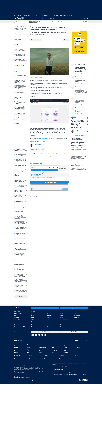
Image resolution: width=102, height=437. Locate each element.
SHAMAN (32, 149)
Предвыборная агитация (19, 324)
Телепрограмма (36, 15)
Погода (30, 15)
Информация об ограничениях (57, 367)
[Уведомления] (84, 18)
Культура (49, 317)
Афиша (41, 15)
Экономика (76, 321)
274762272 (35, 174)
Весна (32, 317)
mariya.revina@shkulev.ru (18, 377)
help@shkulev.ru (22, 372)
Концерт (37, 149)
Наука (48, 322)
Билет (43, 149)
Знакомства (24, 15)
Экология (76, 319)
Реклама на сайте (18, 313)
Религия (62, 324)
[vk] (35, 335)
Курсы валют (52, 15)
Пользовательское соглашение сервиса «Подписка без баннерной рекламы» (65, 372)
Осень (61, 315)
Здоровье (33, 326)
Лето (48, 319)
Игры (64, 15)
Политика (62, 317)
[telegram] (32, 335)
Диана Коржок (37, 144)
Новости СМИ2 (33, 196)
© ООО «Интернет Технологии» (33, 380)
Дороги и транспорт (35, 321)
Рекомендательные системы (56, 371)
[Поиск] (81, 18)
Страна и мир (76, 317)
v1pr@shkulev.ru (67, 366)
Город (32, 319)
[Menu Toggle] (15, 18)
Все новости (21, 26)
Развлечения (63, 322)
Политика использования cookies (57, 369)
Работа (61, 321)
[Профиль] (86, 18)
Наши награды (17, 319)
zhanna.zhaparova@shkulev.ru (19, 375)
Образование (49, 326)
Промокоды (69, 15)
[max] (42, 335)
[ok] (39, 335)
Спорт (75, 313)
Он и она (62, 313)
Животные (33, 324)
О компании (16, 317)
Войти (34, 189)
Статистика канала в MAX (19, 326)
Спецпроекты (76, 322)
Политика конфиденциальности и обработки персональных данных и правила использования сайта (69, 374)
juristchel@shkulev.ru (41, 371)
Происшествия (63, 319)
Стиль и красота (77, 315)
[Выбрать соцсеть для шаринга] (67, 40)
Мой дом (49, 321)
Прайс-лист (16, 315)
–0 (67, 171)
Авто (32, 313)
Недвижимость (17, 15)
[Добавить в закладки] (64, 40)
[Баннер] (33, 22)
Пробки (57, 15)
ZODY (61, 15)
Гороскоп (46, 15)
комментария (37, 40)
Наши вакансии (17, 321)
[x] (45, 335)
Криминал (49, 315)
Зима (48, 313)
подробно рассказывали (46, 138)
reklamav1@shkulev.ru (75, 362)
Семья (61, 326)
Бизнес (32, 315)
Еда (32, 322)
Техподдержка (17, 322)
